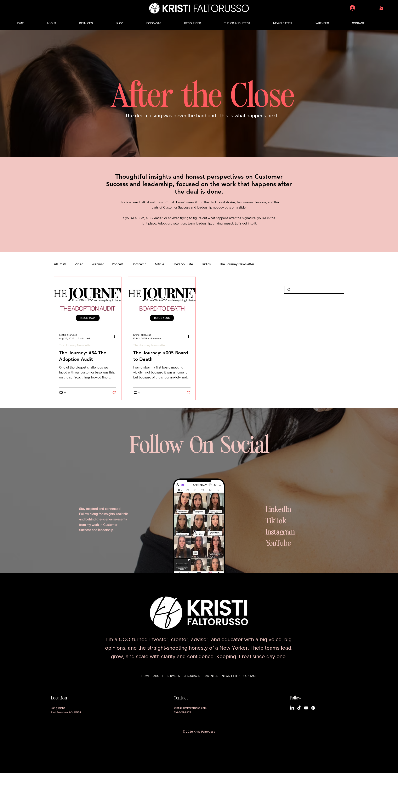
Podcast (117, 264)
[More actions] (115, 336)
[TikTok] (299, 707)
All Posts (60, 264)
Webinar (98, 264)
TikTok (206, 264)
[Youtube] (306, 707)
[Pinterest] (313, 707)
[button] (381, 8)
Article (159, 264)
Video (79, 264)
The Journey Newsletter (236, 264)
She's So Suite (182, 264)
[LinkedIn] (292, 707)
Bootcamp (139, 264)
